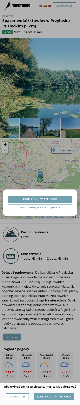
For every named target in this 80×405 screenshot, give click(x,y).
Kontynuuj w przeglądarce (40, 207)
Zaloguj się (17, 396)
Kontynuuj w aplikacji (40, 199)
